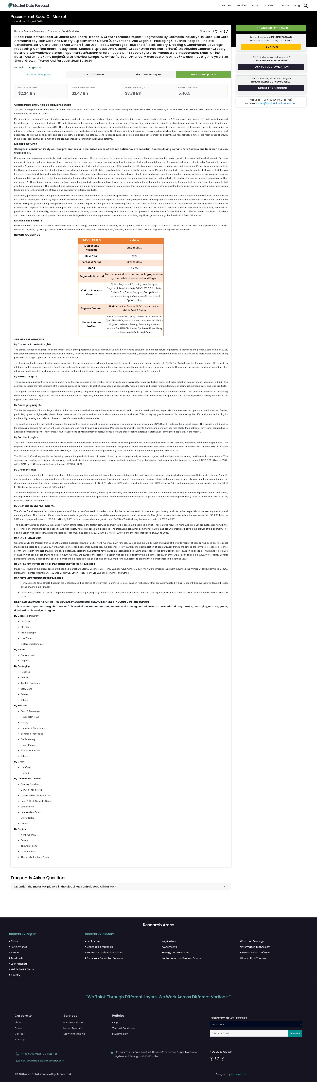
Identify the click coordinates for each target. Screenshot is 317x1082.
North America (18, 947)
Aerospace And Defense (255, 952)
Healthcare (92, 941)
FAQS (115, 1022)
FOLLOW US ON (221, 1052)
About (256, 5)
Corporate (23, 1015)
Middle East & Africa (21, 969)
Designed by (231, 1074)
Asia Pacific (16, 958)
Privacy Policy (120, 1034)
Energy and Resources (175, 952)
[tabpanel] (121, 471)
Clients (269, 5)
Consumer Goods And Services (104, 958)
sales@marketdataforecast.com (277, 103)
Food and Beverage (34, 31)
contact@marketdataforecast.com (42, 1060)
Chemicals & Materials (99, 947)
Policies (118, 1015)
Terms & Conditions (123, 1028)
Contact (284, 5)
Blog (297, 5)
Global (13, 941)
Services (242, 5)
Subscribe (295, 1033)
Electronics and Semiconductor (104, 952)
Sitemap (20, 1039)
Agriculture (169, 941)
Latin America (18, 963)
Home (17, 31)
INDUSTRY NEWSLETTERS (228, 1018)
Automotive (169, 947)
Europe (14, 952)
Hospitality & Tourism (253, 958)
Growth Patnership (74, 1034)
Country (14, 975)
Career (19, 1028)
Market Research (73, 1028)
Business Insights (73, 1022)
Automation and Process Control (181, 958)
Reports (227, 5)
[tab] (38, 74)
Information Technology (255, 947)
